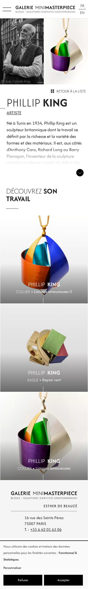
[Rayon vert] (44, 348)
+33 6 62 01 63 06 (46, 529)
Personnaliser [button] (12, 567)
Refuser (23, 580)
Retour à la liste (71, 91)
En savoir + (80, 172)
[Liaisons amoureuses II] (44, 259)
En (82, 12)
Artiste (14, 113)
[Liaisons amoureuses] (44, 436)
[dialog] (44, 565)
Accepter (63, 580)
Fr (82, 6)
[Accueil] (45, 9)
